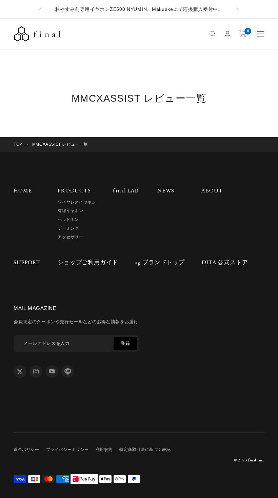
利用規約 (104, 449)
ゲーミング (68, 228)
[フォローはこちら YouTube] (51, 371)
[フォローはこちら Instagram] (35, 371)
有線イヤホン (70, 210)
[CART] (242, 33)
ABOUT (211, 190)
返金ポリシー (26, 449)
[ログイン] (227, 34)
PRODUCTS (74, 190)
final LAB (126, 190)
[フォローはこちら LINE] (67, 371)
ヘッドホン (68, 219)
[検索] (213, 34)
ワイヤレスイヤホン (77, 202)
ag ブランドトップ (160, 262)
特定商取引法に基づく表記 (145, 449)
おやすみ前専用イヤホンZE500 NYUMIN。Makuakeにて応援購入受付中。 (139, 9)
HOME (23, 190)
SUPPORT (27, 262)
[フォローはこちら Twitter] (20, 371)
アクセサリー (70, 237)
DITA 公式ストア (225, 262)
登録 (125, 343)
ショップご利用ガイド (88, 262)
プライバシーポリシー (67, 449)
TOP (18, 144)
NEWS (165, 190)
